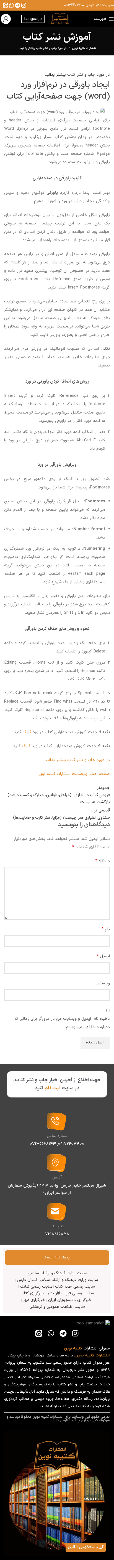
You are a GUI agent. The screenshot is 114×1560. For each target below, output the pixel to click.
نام (106, 929)
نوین (79, 1356)
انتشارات (102, 1356)
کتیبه (89, 1356)
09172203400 (74, 5)
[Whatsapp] (11, 5)
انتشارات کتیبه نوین (84, 48)
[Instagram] (23, 5)
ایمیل (103, 956)
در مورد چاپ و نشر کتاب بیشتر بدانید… (75, 760)
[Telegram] (17, 5)
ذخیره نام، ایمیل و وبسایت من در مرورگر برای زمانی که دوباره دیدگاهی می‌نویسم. (62, 1023)
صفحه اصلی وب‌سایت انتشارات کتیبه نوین (73, 774)
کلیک (27, 732)
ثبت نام (53, 1088)
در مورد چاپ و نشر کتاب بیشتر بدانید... (42, 48)
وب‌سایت (102, 983)
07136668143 (43, 1144)
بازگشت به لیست (95, 802)
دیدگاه (102, 861)
